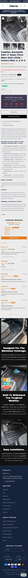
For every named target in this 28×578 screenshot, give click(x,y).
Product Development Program (10, 527)
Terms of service (14, 572)
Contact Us (5, 489)
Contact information (10, 574)
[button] (2, 6)
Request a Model (7, 530)
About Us (5, 512)
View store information (8, 125)
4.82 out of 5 (18, 223)
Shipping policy (22, 572)
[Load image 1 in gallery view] (7, 46)
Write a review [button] (14, 237)
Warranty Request (7, 534)
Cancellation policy (19, 574)
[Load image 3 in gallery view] (21, 46)
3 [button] (14, 314)
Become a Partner (7, 537)
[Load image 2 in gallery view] (14, 46)
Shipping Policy (6, 499)
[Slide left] (1, 46)
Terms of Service (7, 505)
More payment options (14, 116)
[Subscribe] (21, 549)
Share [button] (4, 214)
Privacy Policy (6, 509)
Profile (4, 540)
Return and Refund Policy (9, 502)
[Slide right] (26, 46)
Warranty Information (8, 524)
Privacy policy (7, 572)
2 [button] (12, 314)
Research (5, 496)
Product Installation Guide (9, 521)
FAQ (4, 492)
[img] (4, 247)
